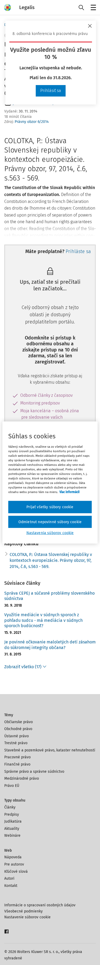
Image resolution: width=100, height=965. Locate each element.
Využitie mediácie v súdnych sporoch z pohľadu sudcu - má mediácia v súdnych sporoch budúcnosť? (43, 620)
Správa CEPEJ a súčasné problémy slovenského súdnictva (49, 596)
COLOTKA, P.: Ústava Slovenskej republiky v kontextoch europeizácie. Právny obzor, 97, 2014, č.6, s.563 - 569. (51, 560)
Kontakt (10, 885)
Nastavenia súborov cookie (50, 533)
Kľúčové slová (16, 871)
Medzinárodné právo (21, 778)
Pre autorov (14, 864)
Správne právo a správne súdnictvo (34, 771)
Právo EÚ (11, 785)
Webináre (12, 835)
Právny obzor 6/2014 (32, 121)
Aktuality (11, 828)
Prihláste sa (78, 251)
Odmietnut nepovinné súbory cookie (50, 521)
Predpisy (11, 814)
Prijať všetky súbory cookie (49, 507)
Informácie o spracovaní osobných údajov (39, 905)
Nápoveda (13, 857)
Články (9, 807)
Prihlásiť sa (50, 90)
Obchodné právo (18, 729)
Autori (9, 878)
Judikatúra (13, 821)
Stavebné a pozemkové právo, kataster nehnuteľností (49, 750)
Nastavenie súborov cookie (27, 917)
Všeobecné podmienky (23, 911)
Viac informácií (69, 492)
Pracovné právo (17, 757)
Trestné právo (15, 743)
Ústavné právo (16, 736)
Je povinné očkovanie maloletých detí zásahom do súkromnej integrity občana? (50, 644)
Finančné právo (17, 764)
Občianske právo (18, 722)
